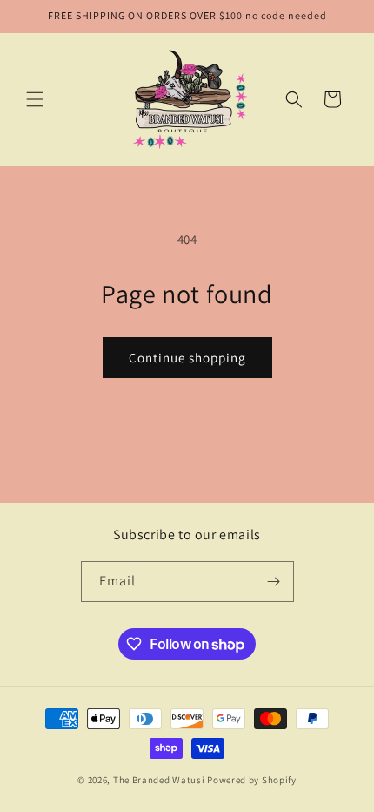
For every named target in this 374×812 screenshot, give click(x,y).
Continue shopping (187, 357)
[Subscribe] (274, 581)
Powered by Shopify (252, 780)
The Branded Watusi (160, 780)
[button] (35, 99)
